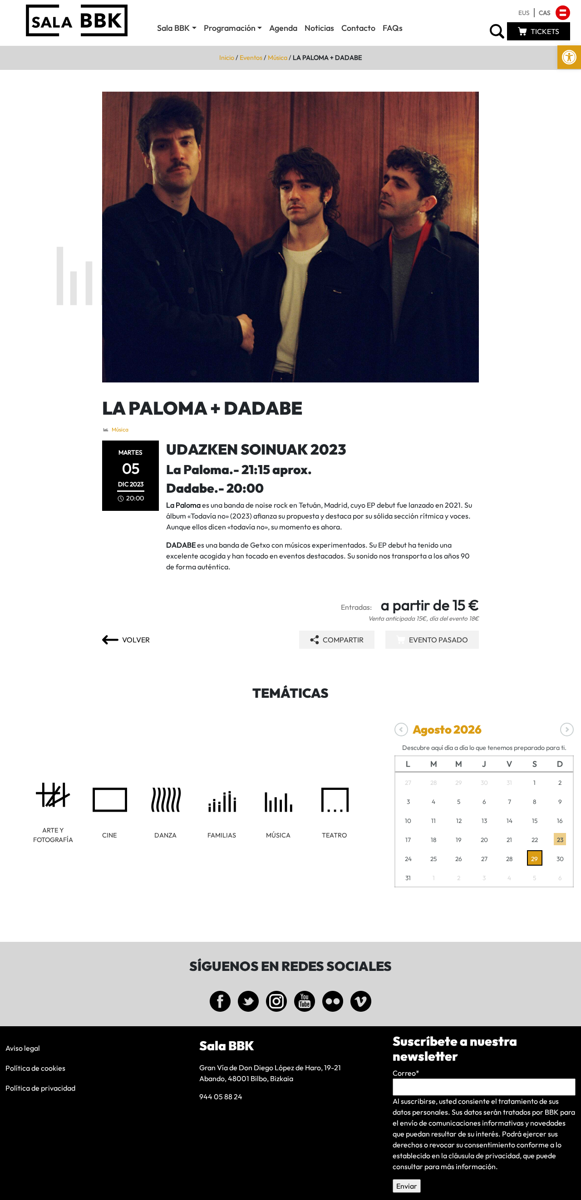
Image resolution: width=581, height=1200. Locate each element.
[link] (569, 57)
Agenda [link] (283, 28)
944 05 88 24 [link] (220, 1096)
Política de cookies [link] (35, 1068)
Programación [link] (230, 28)
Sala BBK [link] (173, 28)
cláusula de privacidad (484, 1155)
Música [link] (277, 58)
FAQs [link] (393, 28)
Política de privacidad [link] (40, 1087)
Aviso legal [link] (22, 1048)
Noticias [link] (319, 28)
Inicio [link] (226, 58)
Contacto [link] (358, 28)
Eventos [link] (251, 58)
